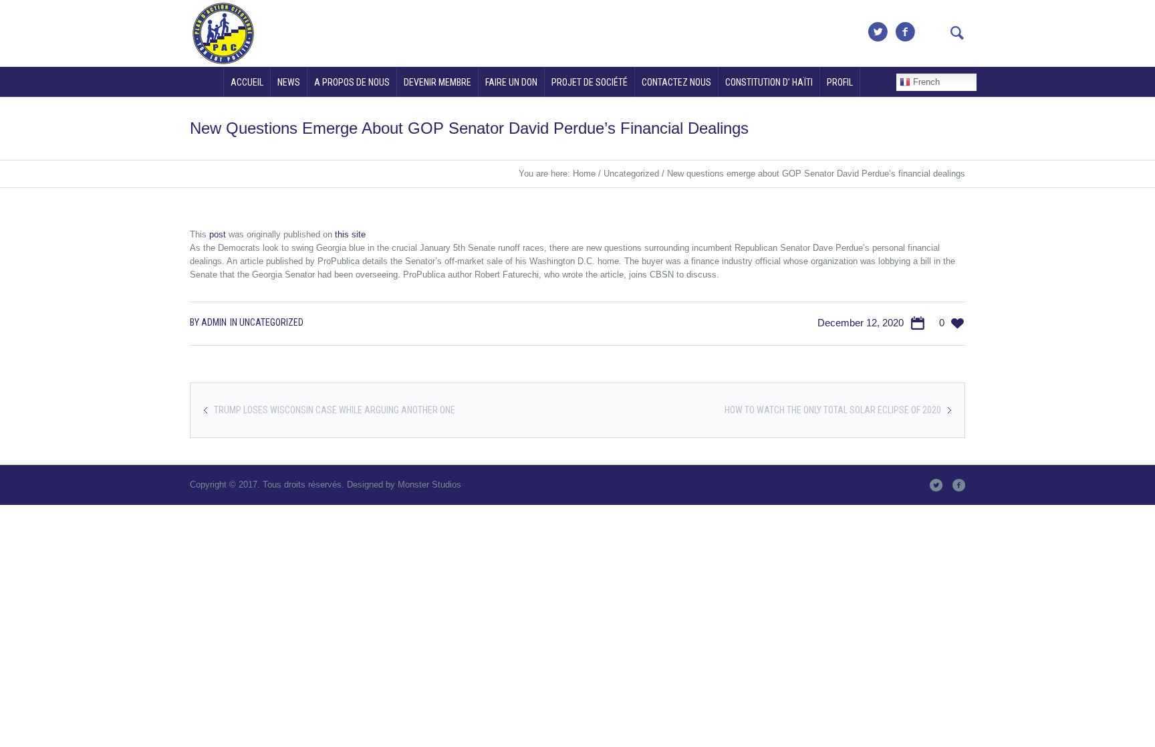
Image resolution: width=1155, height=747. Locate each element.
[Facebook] (905, 32)
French (925, 82)
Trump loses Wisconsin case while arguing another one (334, 410)
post (217, 234)
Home (584, 174)
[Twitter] (878, 32)
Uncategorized (631, 174)
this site (350, 234)
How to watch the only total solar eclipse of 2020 (833, 410)
